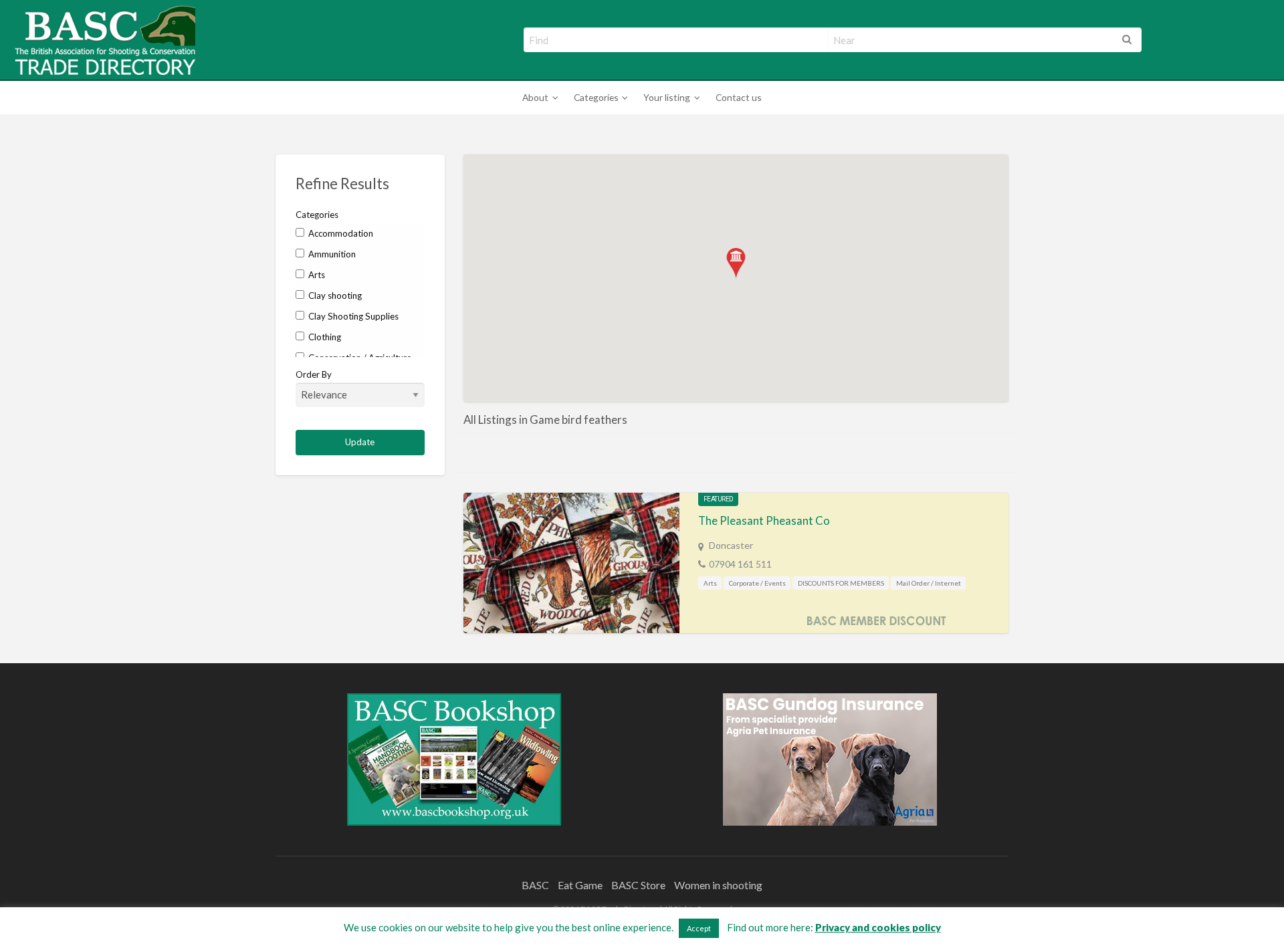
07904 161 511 (740, 564)
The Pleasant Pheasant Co (764, 520)
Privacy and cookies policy (878, 927)
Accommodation (339, 233)
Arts (315, 274)
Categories (596, 97)
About (535, 97)
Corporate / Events (757, 583)
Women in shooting (718, 884)
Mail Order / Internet (928, 583)
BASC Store (638, 884)
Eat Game (580, 884)
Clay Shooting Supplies (352, 316)
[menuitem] (538, 98)
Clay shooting (334, 295)
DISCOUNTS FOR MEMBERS (841, 583)
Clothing (323, 337)
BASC (535, 884)
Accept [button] (699, 928)
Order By (314, 374)
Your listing (666, 97)
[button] (736, 263)
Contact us (739, 97)
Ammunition (331, 254)
